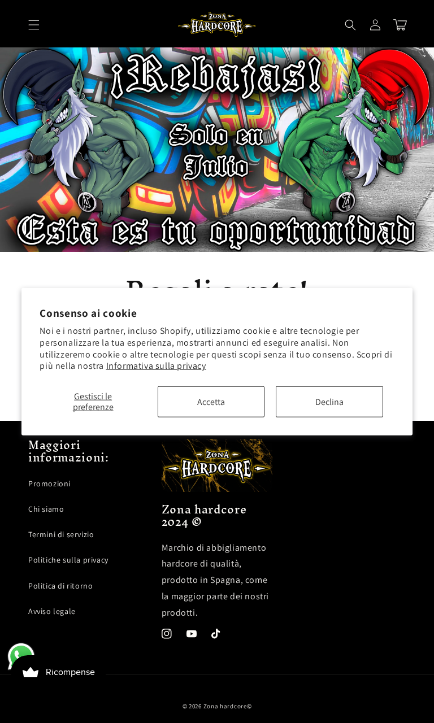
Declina (329, 402)
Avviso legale (52, 611)
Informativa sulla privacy (156, 366)
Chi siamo (46, 509)
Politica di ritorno (60, 586)
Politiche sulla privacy (68, 560)
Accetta (211, 402)
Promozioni (49, 483)
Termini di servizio (61, 534)
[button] (33, 24)
